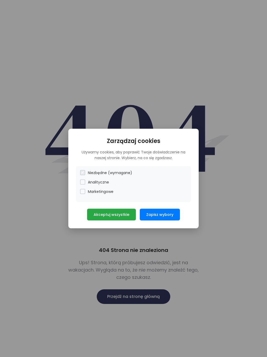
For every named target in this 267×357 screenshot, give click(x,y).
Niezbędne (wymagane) (110, 172)
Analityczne (98, 182)
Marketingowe (100, 191)
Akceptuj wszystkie (111, 214)
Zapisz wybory (159, 214)
